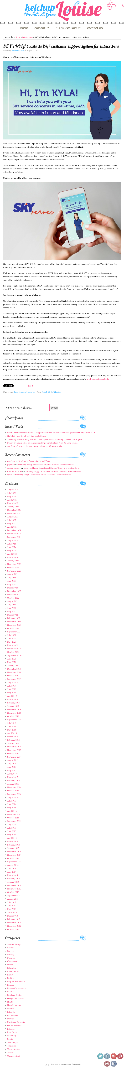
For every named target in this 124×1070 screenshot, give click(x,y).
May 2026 (11, 496)
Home (18, 37)
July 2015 (11, 827)
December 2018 (14, 709)
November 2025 (14, 513)
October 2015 (13, 817)
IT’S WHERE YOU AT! (68, 28)
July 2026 (11, 493)
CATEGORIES (42, 28)
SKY (50, 391)
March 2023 (12, 587)
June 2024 (11, 547)
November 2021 (14, 624)
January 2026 (13, 506)
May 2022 (11, 611)
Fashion (10, 978)
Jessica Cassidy (14, 467)
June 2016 (11, 804)
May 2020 (11, 662)
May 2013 (11, 909)
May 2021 (11, 641)
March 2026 (12, 503)
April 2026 (12, 499)
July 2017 (11, 763)
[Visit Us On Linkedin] (113, 1066)
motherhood (12, 1015)
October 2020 (13, 651)
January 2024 (13, 560)
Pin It (30, 385)
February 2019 (13, 702)
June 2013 (11, 905)
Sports (10, 1038)
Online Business (14, 1025)
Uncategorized (13, 1055)
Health (10, 1001)
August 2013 (13, 898)
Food (9, 991)
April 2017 (12, 773)
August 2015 (13, 824)
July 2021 (11, 635)
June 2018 (11, 726)
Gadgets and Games (15, 998)
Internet (10, 1008)
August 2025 (13, 516)
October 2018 (13, 716)
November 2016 (14, 787)
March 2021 (12, 645)
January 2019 (13, 706)
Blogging (11, 951)
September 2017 (14, 756)
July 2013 (11, 902)
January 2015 (13, 848)
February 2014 (13, 878)
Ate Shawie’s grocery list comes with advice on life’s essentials (34, 446)
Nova (9, 474)
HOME (24, 28)
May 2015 (11, 834)
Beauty (10, 947)
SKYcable (56, 391)
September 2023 (14, 570)
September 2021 (14, 631)
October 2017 (13, 753)
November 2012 (14, 925)
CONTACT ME (95, 28)
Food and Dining (14, 995)
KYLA (44, 391)
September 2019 (14, 679)
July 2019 (11, 685)
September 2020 (14, 655)
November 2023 (14, 564)
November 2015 (14, 814)
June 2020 (11, 658)
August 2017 (13, 760)
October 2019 (13, 675)
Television (11, 1045)
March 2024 (12, 557)
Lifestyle (31, 391)
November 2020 (14, 648)
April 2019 (12, 695)
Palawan (11, 1028)
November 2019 (14, 672)
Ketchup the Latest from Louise (62, 11)
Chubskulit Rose (14, 471)
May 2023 (11, 584)
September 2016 (14, 794)
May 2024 (11, 550)
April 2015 (12, 837)
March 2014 (12, 875)
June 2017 (11, 766)
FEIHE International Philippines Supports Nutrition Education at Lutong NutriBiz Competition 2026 (51, 432)
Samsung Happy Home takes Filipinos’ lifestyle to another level (46, 464)
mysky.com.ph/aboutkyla (98, 378)
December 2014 (14, 851)
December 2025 (14, 509)
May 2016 (11, 807)
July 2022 (11, 604)
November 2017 (14, 750)
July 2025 (11, 520)
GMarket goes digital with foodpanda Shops (26, 436)
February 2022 (13, 618)
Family (10, 974)
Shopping (11, 1035)
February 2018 (13, 739)
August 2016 (13, 797)
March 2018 (12, 736)
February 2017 (13, 780)
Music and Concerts (16, 1022)
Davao (10, 964)
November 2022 (14, 594)
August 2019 (13, 682)
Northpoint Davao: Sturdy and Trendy (35, 461)
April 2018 (12, 733)
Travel (10, 1052)
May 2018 (11, 729)
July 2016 (11, 800)
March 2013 (12, 915)
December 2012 (14, 922)
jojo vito (11, 464)
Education (11, 967)
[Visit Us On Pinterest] (120, 1058)
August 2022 (13, 601)
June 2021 (11, 638)
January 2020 (13, 665)
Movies (10, 1018)
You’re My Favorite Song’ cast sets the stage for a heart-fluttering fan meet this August (44, 439)
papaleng (11, 461)
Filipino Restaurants (16, 981)
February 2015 (13, 844)
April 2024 (12, 553)
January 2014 (13, 881)
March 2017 (12, 777)
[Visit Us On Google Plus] (113, 1058)
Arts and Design (14, 944)
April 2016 (12, 810)
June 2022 (11, 608)
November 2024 (14, 533)
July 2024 (11, 543)
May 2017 (11, 770)
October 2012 (13, 929)
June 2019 (11, 689)
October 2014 (13, 858)
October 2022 (13, 597)
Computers (12, 961)
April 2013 (12, 912)
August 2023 (13, 574)
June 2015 (11, 831)
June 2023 (11, 580)
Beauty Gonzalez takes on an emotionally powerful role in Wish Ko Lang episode (42, 442)
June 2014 (11, 871)
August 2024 (13, 540)
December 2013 (14, 885)
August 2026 (13, 489)
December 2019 (14, 668)
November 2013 (14, 888)
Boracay (11, 954)
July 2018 (11, 722)
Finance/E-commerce (16, 988)
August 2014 (13, 865)
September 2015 (14, 821)
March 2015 (12, 841)
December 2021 (14, 621)
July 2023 (11, 577)
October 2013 (13, 892)
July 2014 (11, 868)
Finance (10, 984)
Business (11, 957)
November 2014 (14, 854)
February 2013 (13, 919)
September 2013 (14, 895)
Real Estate (12, 1032)
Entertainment (27, 37)
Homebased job (14, 1005)
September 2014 (14, 861)
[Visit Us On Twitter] (100, 1058)
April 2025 (12, 526)
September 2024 (14, 536)
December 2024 (14, 530)
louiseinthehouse (17, 50)
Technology (12, 1042)
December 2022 (14, 591)
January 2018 (13, 743)
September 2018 (14, 719)
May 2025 (11, 523)
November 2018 (14, 712)
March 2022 (12, 614)
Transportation (13, 1049)
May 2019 (11, 692)
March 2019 (12, 699)
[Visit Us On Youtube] (107, 1066)
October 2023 (13, 567)
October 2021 (13, 628)
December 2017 (14, 746)
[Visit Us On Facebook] (107, 1058)
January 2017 (13, 783)
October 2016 (13, 790)
